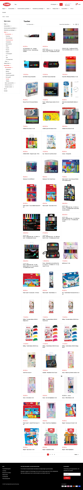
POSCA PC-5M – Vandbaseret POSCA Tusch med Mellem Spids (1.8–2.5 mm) (70, 49)
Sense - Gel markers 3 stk (28, 397)
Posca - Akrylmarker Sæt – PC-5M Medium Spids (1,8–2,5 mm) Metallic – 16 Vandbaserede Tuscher (31, 266)
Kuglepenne (8, 69)
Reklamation (5, 474)
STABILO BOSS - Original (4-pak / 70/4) (31, 153)
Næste (76, 454)
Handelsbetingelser (6, 468)
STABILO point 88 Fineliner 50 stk (49, 128)
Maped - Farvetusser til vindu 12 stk (69, 423)
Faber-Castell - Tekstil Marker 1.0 (49, 292)
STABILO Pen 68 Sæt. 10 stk (29, 128)
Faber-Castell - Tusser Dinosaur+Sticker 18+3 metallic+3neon (70, 180)
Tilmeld (67, 477)
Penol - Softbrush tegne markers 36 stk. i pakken (51, 102)
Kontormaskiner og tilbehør (23, 8)
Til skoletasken (8, 34)
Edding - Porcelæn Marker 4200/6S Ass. (70, 319)
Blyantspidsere (9, 44)
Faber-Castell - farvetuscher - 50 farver (31, 292)
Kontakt (4, 12)
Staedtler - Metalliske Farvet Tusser (50, 372)
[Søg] (61, 4)
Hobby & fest (55, 8)
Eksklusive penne (8, 84)
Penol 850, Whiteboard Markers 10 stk (70, 76)
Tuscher (7, 16)
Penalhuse (8, 36)
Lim (6, 55)
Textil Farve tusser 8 (27, 372)
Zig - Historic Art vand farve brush (49, 153)
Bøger (3, 8)
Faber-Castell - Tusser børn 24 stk (50, 205)
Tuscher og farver (9, 40)
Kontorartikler (11, 8)
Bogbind (7, 51)
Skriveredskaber (9, 38)
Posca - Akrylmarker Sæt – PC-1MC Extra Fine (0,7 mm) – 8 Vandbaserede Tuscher (51, 51)
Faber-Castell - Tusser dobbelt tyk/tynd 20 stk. (31, 206)
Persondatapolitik (6, 478)
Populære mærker (8, 86)
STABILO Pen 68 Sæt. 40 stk (68, 128)
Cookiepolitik (5, 476)
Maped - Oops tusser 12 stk (28, 449)
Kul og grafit (8, 77)
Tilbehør (7, 81)
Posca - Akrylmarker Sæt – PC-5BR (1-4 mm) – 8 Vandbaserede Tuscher (31, 237)
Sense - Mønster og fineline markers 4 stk (70, 372)
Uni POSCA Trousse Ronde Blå (29, 76)
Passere (7, 49)
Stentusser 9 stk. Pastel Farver (49, 179)
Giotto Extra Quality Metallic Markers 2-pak (70, 102)
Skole (48, 8)
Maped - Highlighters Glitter (48, 449)
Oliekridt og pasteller (10, 75)
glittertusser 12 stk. (66, 263)
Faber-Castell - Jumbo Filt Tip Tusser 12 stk (31, 423)
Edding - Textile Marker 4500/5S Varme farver (51, 346)
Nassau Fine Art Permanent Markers (30, 102)
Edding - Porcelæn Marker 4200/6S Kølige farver (30, 320)
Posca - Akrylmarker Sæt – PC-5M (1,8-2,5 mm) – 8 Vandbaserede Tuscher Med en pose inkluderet (70, 209)
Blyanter (7, 71)
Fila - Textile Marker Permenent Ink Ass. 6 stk (70, 293)
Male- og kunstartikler (9, 83)
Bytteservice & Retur (6, 472)
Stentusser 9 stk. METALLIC (28, 179)
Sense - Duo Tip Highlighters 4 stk (50, 397)
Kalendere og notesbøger (38, 8)
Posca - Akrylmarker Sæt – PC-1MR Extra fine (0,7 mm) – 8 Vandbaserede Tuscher (51, 237)
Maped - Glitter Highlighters (68, 449)
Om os (71, 8)
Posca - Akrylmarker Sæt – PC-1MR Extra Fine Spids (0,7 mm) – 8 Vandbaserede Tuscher (70, 220)
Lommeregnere (9, 53)
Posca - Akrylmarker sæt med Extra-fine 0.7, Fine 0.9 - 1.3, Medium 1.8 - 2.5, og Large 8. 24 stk (51, 265)
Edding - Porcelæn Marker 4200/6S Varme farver (50, 320)
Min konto (67, 5)
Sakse (7, 45)
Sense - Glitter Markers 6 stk (68, 397)
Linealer (7, 47)
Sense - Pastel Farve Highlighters (49, 423)
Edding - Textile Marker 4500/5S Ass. (30, 345)
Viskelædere (8, 42)
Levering (4, 470)
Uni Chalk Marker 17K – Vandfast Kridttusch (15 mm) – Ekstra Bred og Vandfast (30, 50)
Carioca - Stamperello (66, 153)
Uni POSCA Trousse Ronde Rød (49, 76)
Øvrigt (6, 61)
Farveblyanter (8, 73)
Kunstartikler (64, 8)
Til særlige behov (9, 59)
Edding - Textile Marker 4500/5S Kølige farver (70, 346)
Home (3, 16)
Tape (7, 57)
